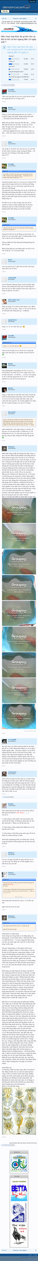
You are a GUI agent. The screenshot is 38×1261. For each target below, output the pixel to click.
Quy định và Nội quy (24, 1257)
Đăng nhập (32, 1)
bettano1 (11, 873)
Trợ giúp (35, 1254)
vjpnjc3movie (12, 320)
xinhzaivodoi (12, 772)
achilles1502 (12, 278)
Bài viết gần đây (6, 14)
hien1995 (11, 90)
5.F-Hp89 (11, 164)
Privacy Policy (34, 1257)
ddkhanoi (11, 853)
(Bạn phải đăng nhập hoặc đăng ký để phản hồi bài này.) (23, 1143)
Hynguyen (11, 447)
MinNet (10, 108)
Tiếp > (12, 85)
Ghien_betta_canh (13, 300)
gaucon (10, 388)
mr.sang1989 (12, 739)
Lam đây (5, 797)
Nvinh (10, 142)
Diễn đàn (5, 11)
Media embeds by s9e (21, 1258)
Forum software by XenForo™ (8, 1258)
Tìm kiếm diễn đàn (16, 14)
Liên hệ (30, 1254)
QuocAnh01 (12, 412)
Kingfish (10, 804)
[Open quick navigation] (35, 18)
